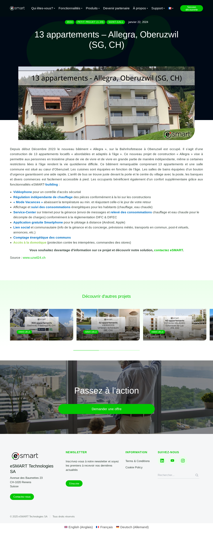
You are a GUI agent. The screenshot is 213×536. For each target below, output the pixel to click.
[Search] (196, 475)
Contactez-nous (22, 496)
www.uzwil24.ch (34, 257)
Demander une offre (106, 409)
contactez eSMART (168, 250)
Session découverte (192, 8)
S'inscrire (74, 483)
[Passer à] (171, 8)
